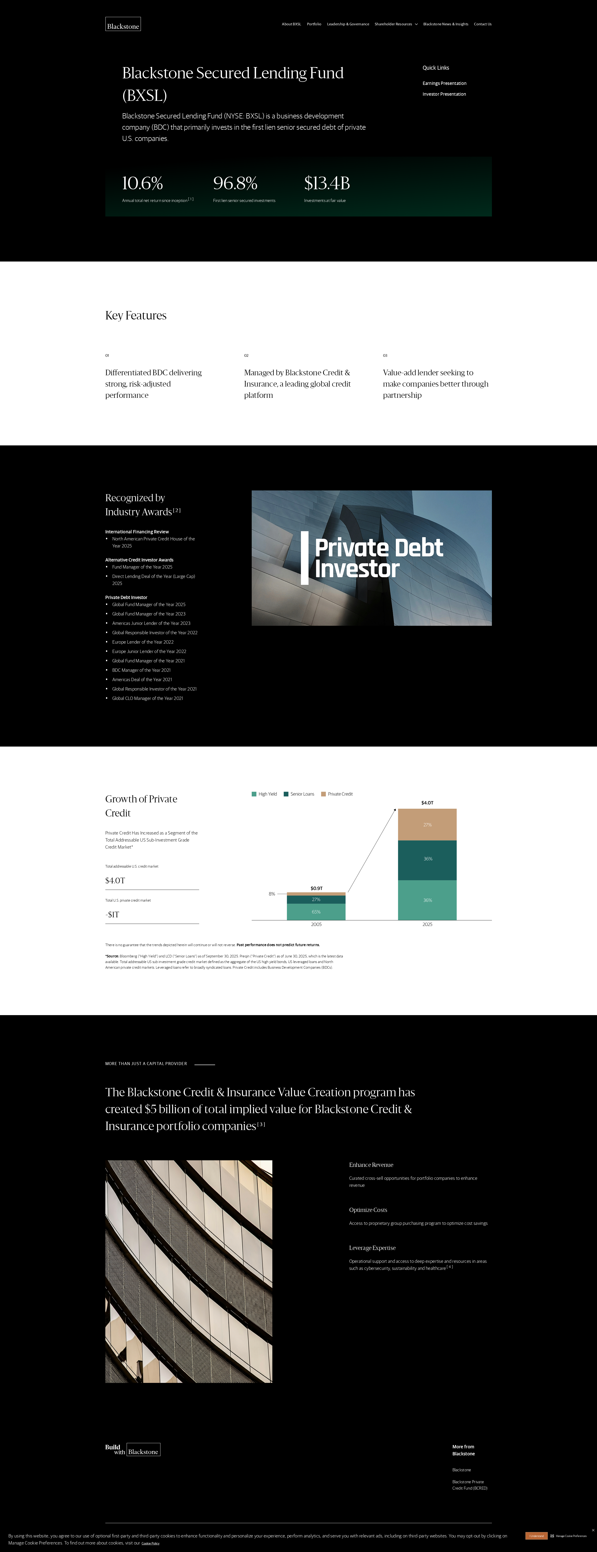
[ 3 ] (261, 1124)
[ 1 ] (191, 198)
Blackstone (462, 1469)
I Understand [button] (536, 1536)
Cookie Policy (151, 1543)
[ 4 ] (450, 1266)
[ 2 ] (177, 510)
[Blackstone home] (152, 1449)
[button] (569, 1536)
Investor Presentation (444, 94)
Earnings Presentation (445, 83)
